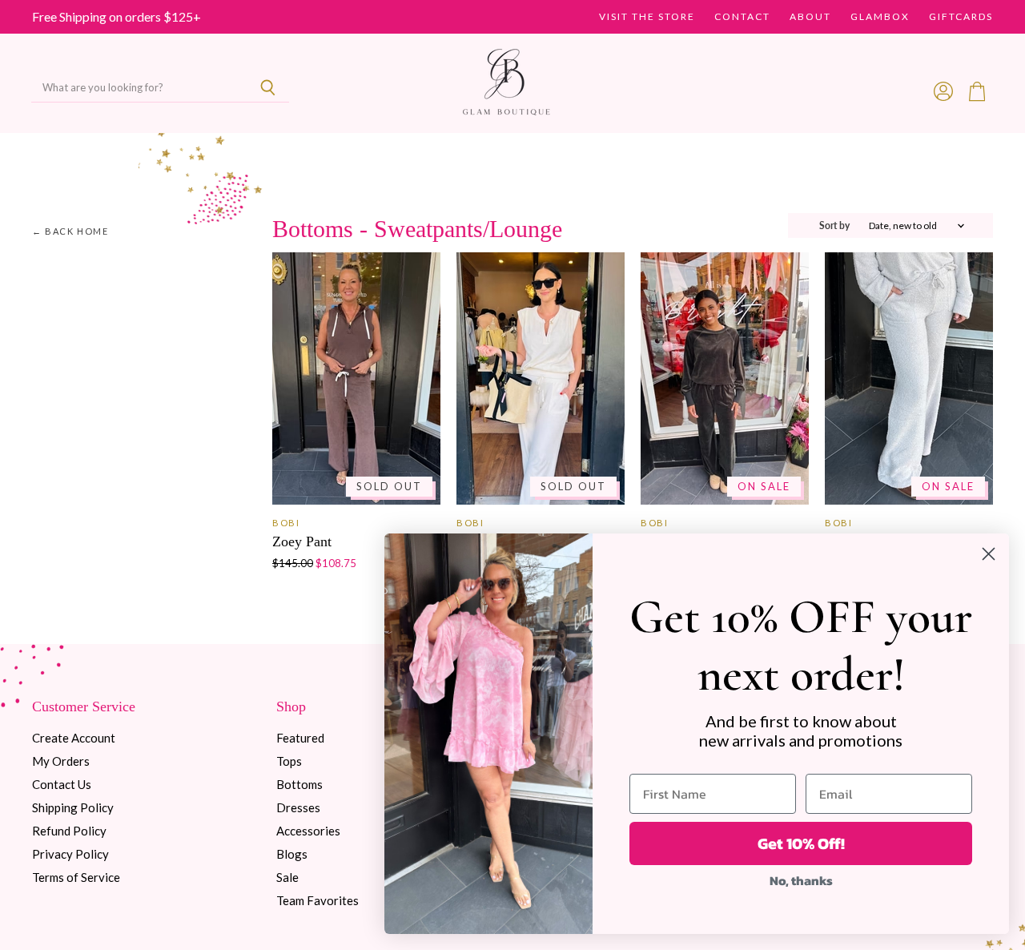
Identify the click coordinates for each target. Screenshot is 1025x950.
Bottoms (299, 784)
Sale (287, 877)
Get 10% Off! (801, 843)
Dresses (298, 807)
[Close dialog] (989, 554)
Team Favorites (317, 900)
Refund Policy (69, 830)
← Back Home (70, 231)
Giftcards (961, 16)
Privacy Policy (70, 854)
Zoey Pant (302, 541)
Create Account (73, 738)
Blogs (292, 854)
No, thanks (801, 880)
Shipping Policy (73, 807)
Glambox (880, 16)
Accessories (308, 830)
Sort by (834, 225)
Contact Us (61, 784)
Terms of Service (76, 877)
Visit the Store (647, 16)
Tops (289, 761)
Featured (300, 738)
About (810, 16)
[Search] (268, 88)
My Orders (61, 761)
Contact (742, 16)
